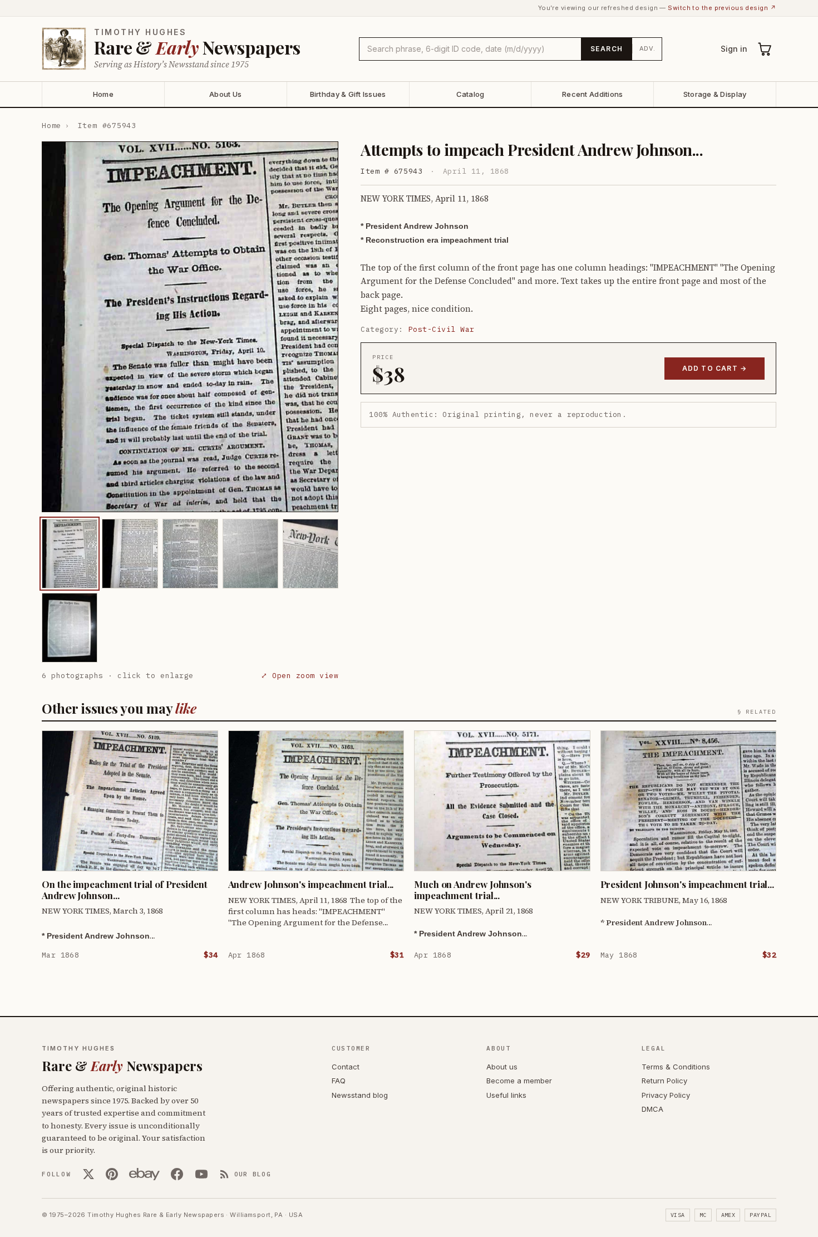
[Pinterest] (112, 1174)
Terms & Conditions (676, 1066)
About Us (225, 94)
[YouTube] (201, 1174)
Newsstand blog (360, 1095)
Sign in (734, 48)
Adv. (647, 48)
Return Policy (664, 1080)
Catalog (470, 94)
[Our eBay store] (144, 1174)
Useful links (506, 1095)
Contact (345, 1066)
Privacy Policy (666, 1095)
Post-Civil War (441, 329)
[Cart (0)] (765, 49)
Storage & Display (714, 94)
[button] (190, 326)
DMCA (652, 1109)
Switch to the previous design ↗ (722, 8)
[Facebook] (177, 1174)
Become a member (519, 1080)
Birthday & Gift (348, 94)
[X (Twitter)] (88, 1174)
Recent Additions (592, 94)
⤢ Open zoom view (299, 675)
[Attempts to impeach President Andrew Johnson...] (69, 553)
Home (103, 94)
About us (502, 1066)
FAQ (339, 1080)
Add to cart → (714, 368)
